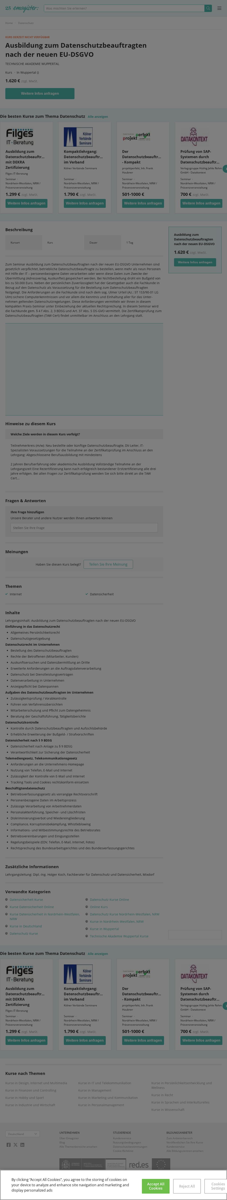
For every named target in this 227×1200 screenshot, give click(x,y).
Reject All (187, 1186)
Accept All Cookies (155, 1186)
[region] (113, 1185)
